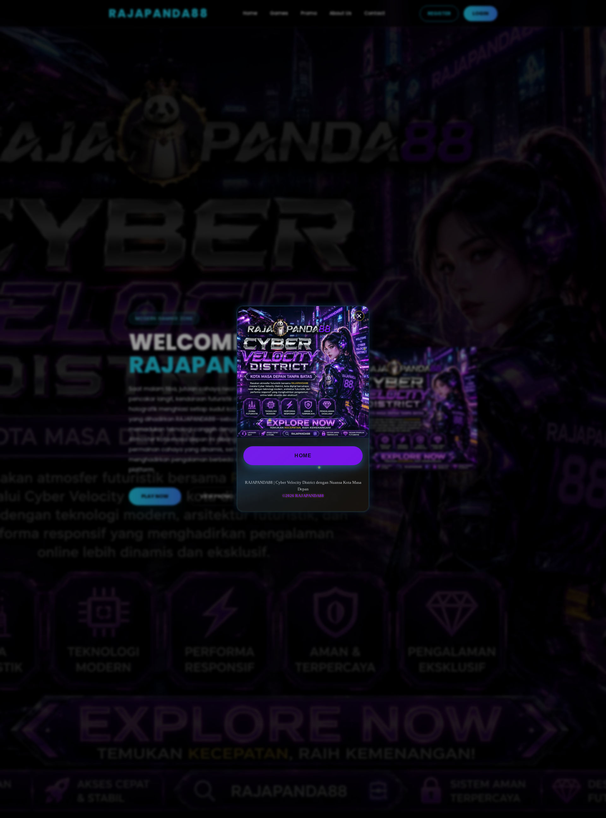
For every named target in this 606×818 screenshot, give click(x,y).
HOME (303, 455)
